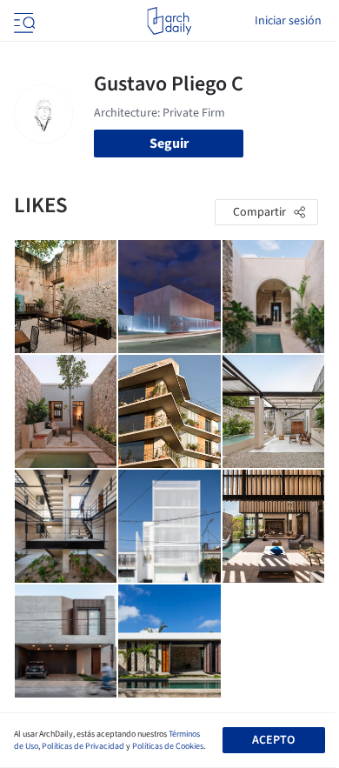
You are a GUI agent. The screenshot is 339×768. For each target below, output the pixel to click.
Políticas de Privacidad (83, 746)
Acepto (273, 740)
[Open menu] (22, 21)
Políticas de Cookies (167, 746)
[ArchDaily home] (169, 21)
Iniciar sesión (288, 21)
